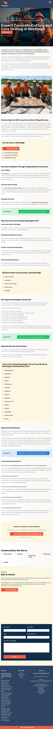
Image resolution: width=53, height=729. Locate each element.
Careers (21, 676)
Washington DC (9, 370)
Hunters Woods (9, 277)
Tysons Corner (9, 415)
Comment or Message (10, 640)
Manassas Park (9, 401)
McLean (7, 394)
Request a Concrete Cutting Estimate (32, 453)
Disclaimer (41, 688)
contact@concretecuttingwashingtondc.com (41, 681)
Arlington (7, 377)
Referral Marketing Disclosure (41, 685)
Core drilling (4, 173)
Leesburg (7, 391)
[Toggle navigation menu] (50, 2)
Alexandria (8, 374)
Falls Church (8, 384)
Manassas (7, 398)
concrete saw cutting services (13, 188)
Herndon (7, 387)
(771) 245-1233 (12, 148)
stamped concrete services (39, 202)
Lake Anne (8, 280)
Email (5, 634)
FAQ (21, 677)
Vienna (7, 419)
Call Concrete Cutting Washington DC (32, 337)
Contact (41, 693)
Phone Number (31, 634)
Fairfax (7, 381)
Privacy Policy (41, 687)
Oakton (7, 405)
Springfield (8, 412)
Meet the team (21, 674)
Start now (6, 32)
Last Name (30, 627)
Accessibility (41, 690)
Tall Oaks (7, 290)
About (21, 673)
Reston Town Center (11, 283)
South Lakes (8, 287)
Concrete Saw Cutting (11, 153)
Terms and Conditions (41, 684)
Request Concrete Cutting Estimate (33, 211)
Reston (7, 408)
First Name (7, 627)
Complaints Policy (41, 691)
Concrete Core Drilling (11, 155)
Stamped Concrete (10, 157)
